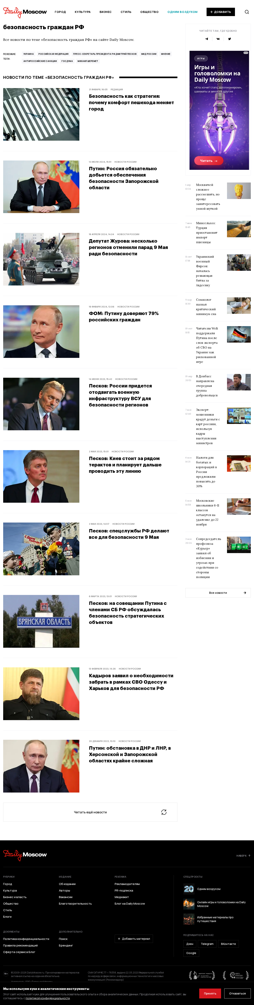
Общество (149, 12)
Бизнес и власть (15, 897)
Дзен (189, 944)
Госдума (67, 61)
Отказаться (237, 993)
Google (191, 953)
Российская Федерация (53, 54)
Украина (28, 54)
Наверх (241, 855)
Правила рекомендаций (20, 945)
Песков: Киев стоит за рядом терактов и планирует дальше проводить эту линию (125, 464)
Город (60, 12)
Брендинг (66, 945)
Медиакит (122, 897)
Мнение (165, 54)
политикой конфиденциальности (48, 998)
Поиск (63, 939)
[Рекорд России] (236, 975)
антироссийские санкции (40, 61)
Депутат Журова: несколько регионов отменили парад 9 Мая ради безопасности (128, 247)
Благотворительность (75, 904)
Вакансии (65, 897)
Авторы (64, 891)
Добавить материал (136, 939)
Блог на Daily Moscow (130, 904)
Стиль (126, 12)
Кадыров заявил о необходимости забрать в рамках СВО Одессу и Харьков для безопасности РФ (131, 682)
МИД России (148, 54)
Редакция (117, 89)
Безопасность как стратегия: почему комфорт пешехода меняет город (131, 102)
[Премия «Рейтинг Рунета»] (202, 975)
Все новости (218, 593)
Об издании (67, 884)
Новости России (125, 161)
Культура (82, 12)
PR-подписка (124, 891)
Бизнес (106, 12)
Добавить (222, 12)
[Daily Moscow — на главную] (25, 855)
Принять (210, 993)
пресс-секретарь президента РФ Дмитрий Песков (105, 54)
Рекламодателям (127, 884)
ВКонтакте (228, 944)
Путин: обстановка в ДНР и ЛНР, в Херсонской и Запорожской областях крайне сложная (130, 754)
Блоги (7, 917)
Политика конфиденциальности (26, 939)
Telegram (207, 944)
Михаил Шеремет (88, 61)
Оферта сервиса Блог (19, 952)
